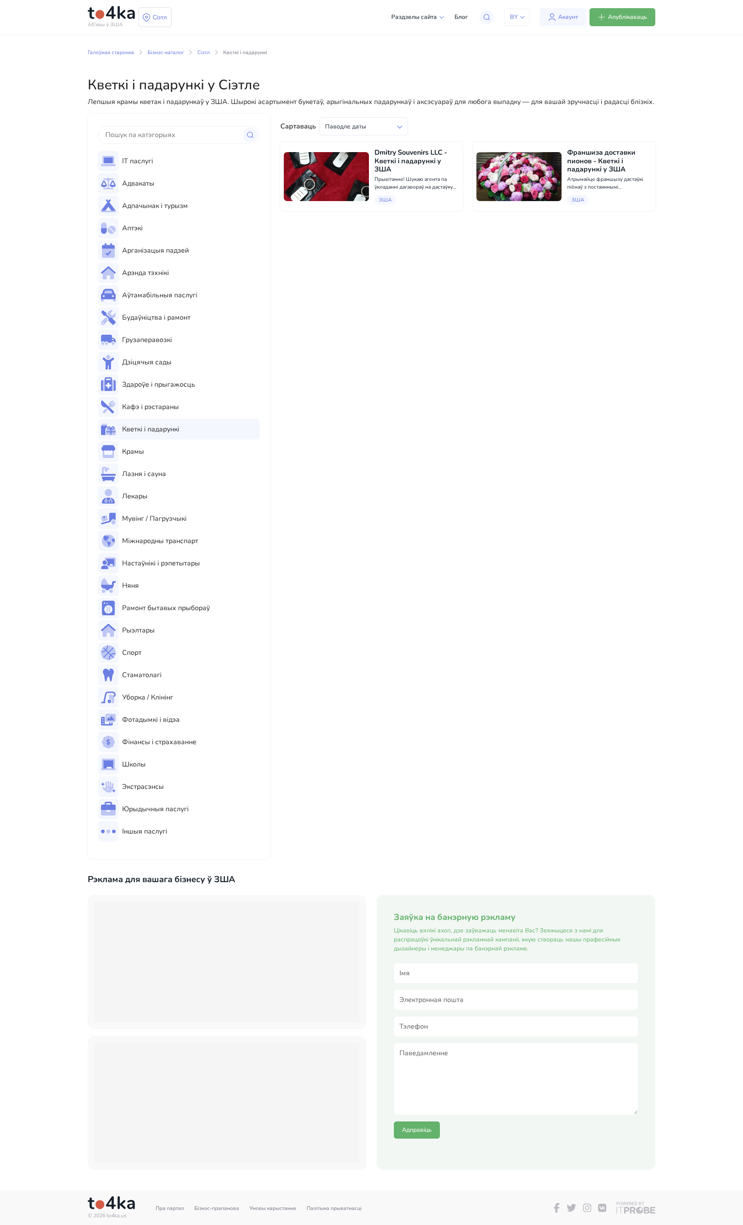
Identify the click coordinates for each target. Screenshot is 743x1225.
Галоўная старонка (111, 52)
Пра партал (170, 1208)
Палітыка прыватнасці (334, 1208)
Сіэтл (203, 52)
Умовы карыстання (272, 1208)
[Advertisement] (227, 962)
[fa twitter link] (571, 1208)
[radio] (179, 161)
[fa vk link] (602, 1208)
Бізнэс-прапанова (216, 1208)
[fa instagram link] (587, 1208)
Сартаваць (298, 126)
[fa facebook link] (557, 1208)
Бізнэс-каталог (165, 52)
